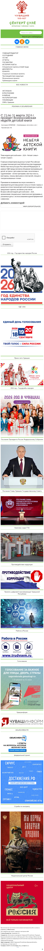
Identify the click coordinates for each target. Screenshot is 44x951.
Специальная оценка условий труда (15, 67)
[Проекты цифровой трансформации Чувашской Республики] (22, 613)
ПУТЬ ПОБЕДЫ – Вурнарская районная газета (23, 24)
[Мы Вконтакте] (17, 42)
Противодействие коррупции (12, 76)
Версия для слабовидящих (32, 37)
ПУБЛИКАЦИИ (7, 100)
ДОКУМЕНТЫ (7, 69)
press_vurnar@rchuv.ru (23, 945)
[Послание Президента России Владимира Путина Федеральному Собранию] (22, 466)
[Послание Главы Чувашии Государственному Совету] (22, 510)
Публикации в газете (9, 81)
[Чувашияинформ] (22, 722)
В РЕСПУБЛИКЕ (8, 93)
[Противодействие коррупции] (22, 579)
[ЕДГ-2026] (22, 333)
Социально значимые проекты (13, 74)
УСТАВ (5, 58)
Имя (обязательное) (32, 207)
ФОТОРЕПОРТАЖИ (9, 98)
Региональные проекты (10, 78)
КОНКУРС (6, 71)
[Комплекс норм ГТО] (22, 547)
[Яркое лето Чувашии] (22, 374)
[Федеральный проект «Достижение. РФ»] (22, 782)
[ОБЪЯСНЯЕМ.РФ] (15, 744)
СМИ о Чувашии (8, 102)
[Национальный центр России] (22, 902)
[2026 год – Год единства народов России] (22, 281)
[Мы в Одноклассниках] (22, 42)
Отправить (7, 244)
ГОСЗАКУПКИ (7, 62)
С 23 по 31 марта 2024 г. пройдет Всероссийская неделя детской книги (18, 118)
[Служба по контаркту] (22, 842)
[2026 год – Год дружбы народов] (22, 415)
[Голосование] (22, 688)
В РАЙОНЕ (6, 95)
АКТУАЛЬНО (7, 91)
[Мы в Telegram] (27, 42)
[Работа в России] (17, 647)
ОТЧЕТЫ (5, 60)
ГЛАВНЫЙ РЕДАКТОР (10, 53)
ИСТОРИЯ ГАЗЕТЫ (9, 65)
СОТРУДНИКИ (7, 55)
